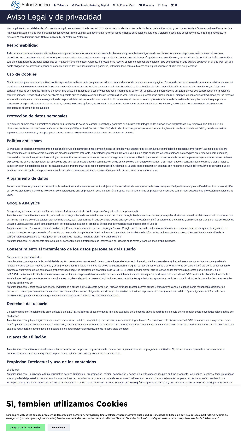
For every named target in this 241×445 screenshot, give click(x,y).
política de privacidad (125, 211)
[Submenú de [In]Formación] (134, 5)
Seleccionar (58, 427)
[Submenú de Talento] (67, 5)
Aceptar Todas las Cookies (25, 427)
